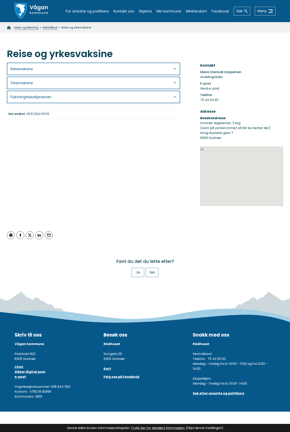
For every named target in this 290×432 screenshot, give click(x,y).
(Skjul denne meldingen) (204, 428)
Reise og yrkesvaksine (76, 27)
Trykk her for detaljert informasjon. (158, 428)
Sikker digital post (30, 372)
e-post (20, 376)
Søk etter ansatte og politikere (218, 393)
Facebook (220, 11)
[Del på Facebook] (20, 235)
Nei (152, 272)
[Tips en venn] (49, 235)
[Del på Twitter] (30, 235)
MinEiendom (196, 11)
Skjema (145, 11)
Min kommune (168, 11)
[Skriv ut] (11, 235)
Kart (107, 368)
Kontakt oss (123, 11)
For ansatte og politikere (87, 11)
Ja (138, 272)
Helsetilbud (49, 27)
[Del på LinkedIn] (39, 235)
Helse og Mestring (26, 27)
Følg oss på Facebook (121, 376)
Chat (19, 367)
